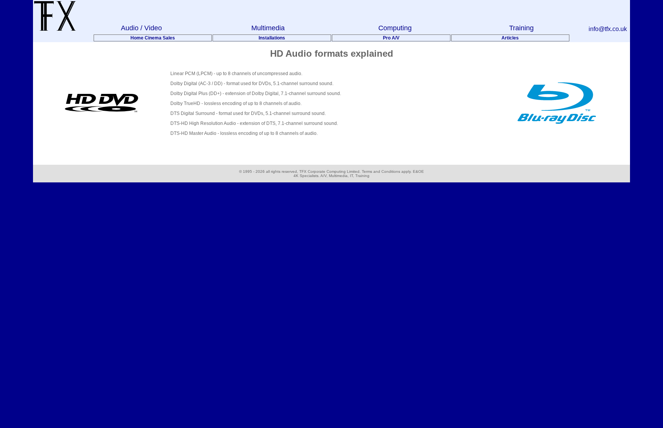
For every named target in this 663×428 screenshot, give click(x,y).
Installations (272, 38)
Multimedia (268, 28)
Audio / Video (141, 28)
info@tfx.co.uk (608, 29)
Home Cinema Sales (152, 38)
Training (521, 28)
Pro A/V (391, 38)
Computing (395, 28)
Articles (510, 38)
